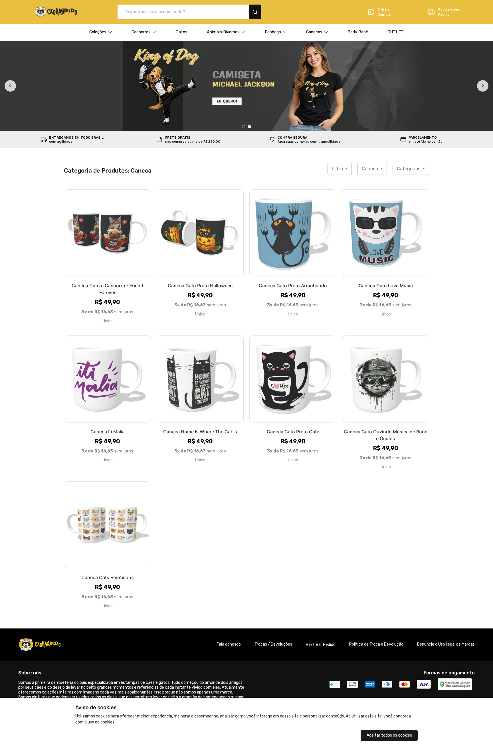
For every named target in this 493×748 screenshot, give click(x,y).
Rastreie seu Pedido (448, 12)
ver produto (107, 233)
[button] (100, 32)
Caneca (370, 168)
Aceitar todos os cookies (389, 735)
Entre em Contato (385, 12)
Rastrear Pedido (321, 644)
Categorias (409, 168)
